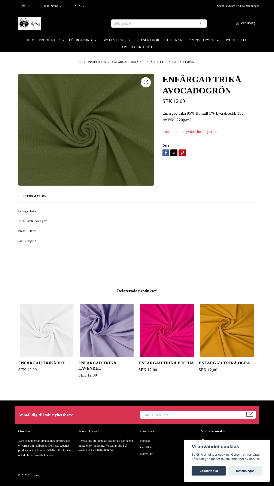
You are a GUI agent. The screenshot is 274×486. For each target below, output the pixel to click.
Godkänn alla (209, 471)
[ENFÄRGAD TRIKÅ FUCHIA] (166, 330)
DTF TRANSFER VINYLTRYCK (189, 40)
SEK (78, 5)
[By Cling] (77, 23)
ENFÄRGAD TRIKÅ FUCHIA (166, 363)
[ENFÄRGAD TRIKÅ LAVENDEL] (106, 330)
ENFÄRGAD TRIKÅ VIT (41, 363)
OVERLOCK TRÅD (137, 47)
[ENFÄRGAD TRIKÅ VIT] (46, 330)
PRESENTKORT (149, 40)
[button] (64, 40)
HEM (30, 40)
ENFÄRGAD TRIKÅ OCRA (224, 363)
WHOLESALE (236, 40)
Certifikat (146, 447)
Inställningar (245, 471)
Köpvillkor (146, 453)
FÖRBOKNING (80, 40)
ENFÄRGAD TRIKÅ (125, 62)
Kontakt (145, 440)
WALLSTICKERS (117, 40)
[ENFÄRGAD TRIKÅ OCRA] (227, 330)
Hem (79, 62)
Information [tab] (34, 196)
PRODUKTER (49, 40)
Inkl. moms (51, 5)
